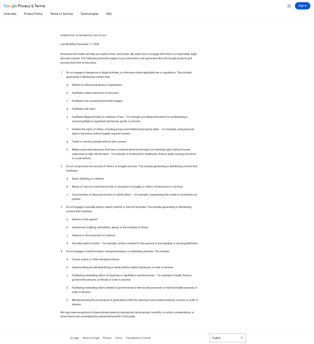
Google (74, 337)
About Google (91, 337)
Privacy (107, 337)
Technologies (89, 13)
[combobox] (228, 337)
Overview (10, 13)
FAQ (109, 13)
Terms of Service (61, 13)
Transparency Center (138, 337)
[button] (289, 6)
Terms (118, 337)
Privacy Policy (33, 13)
